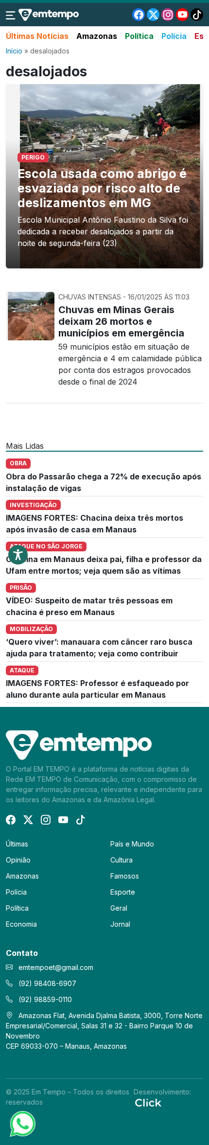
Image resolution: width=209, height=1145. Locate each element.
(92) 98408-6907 (46, 983)
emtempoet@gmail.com (55, 967)
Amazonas (96, 36)
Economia (21, 924)
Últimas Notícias (37, 36)
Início (14, 51)
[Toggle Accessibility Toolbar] (18, 554)
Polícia (174, 36)
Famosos (124, 876)
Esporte (122, 892)
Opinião (18, 860)
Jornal (120, 924)
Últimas (17, 844)
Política (139, 36)
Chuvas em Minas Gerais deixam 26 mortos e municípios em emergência (121, 321)
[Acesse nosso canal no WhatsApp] (22, 1123)
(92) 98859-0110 (44, 999)
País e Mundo (132, 844)
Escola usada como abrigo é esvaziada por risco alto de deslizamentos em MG (102, 188)
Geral (118, 908)
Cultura (121, 860)
